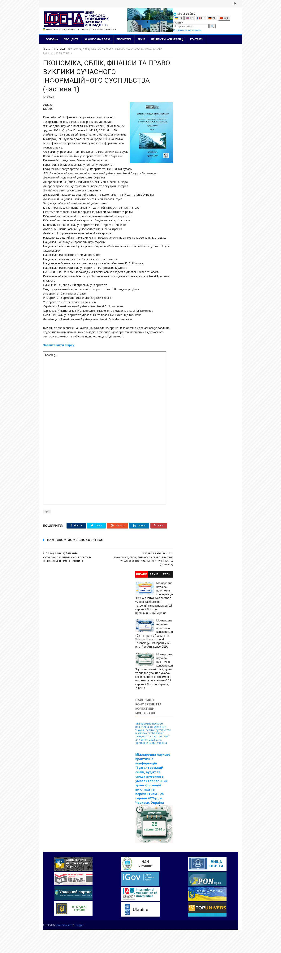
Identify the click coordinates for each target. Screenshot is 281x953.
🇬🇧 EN (189, 18)
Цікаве (141, 574)
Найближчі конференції (167, 39)
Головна (52, 39)
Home (46, 49)
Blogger (79, 925)
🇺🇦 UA (178, 18)
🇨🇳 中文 (224, 18)
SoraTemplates (64, 925)
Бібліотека (124, 39)
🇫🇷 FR (201, 18)
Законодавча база (97, 39)
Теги (167, 574)
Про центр (71, 39)
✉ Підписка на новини (187, 30)
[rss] (235, 3)
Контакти (196, 39)
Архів (141, 39)
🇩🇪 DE (212, 18)
